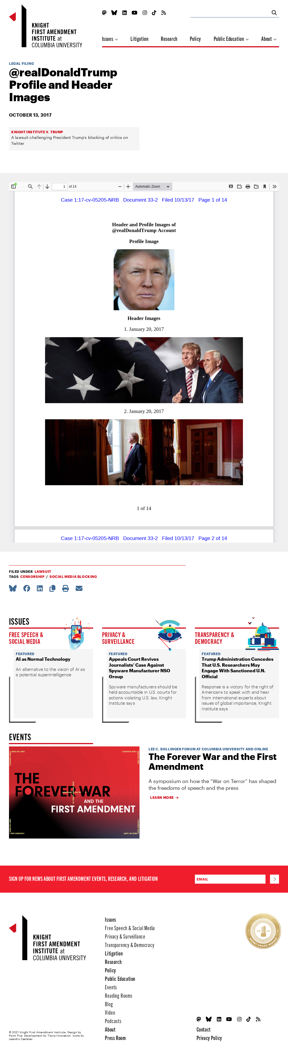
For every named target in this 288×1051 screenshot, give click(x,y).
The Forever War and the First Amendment (212, 761)
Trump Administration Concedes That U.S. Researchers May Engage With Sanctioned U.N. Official (237, 667)
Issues (108, 38)
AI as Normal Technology (43, 659)
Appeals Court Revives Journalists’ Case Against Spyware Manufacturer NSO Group (139, 667)
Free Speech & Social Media (26, 637)
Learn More (162, 797)
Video (110, 1012)
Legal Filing (21, 63)
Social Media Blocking (73, 576)
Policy (195, 38)
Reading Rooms (118, 995)
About (267, 38)
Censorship (32, 576)
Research (169, 38)
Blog (109, 1003)
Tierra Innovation (59, 1035)
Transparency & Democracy (214, 637)
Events (111, 986)
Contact (204, 1029)
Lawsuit (43, 571)
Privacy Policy (209, 1037)
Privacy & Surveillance (118, 637)
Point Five (15, 1035)
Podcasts (113, 1020)
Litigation (139, 38)
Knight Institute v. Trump (37, 132)
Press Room (115, 1037)
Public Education (229, 38)
